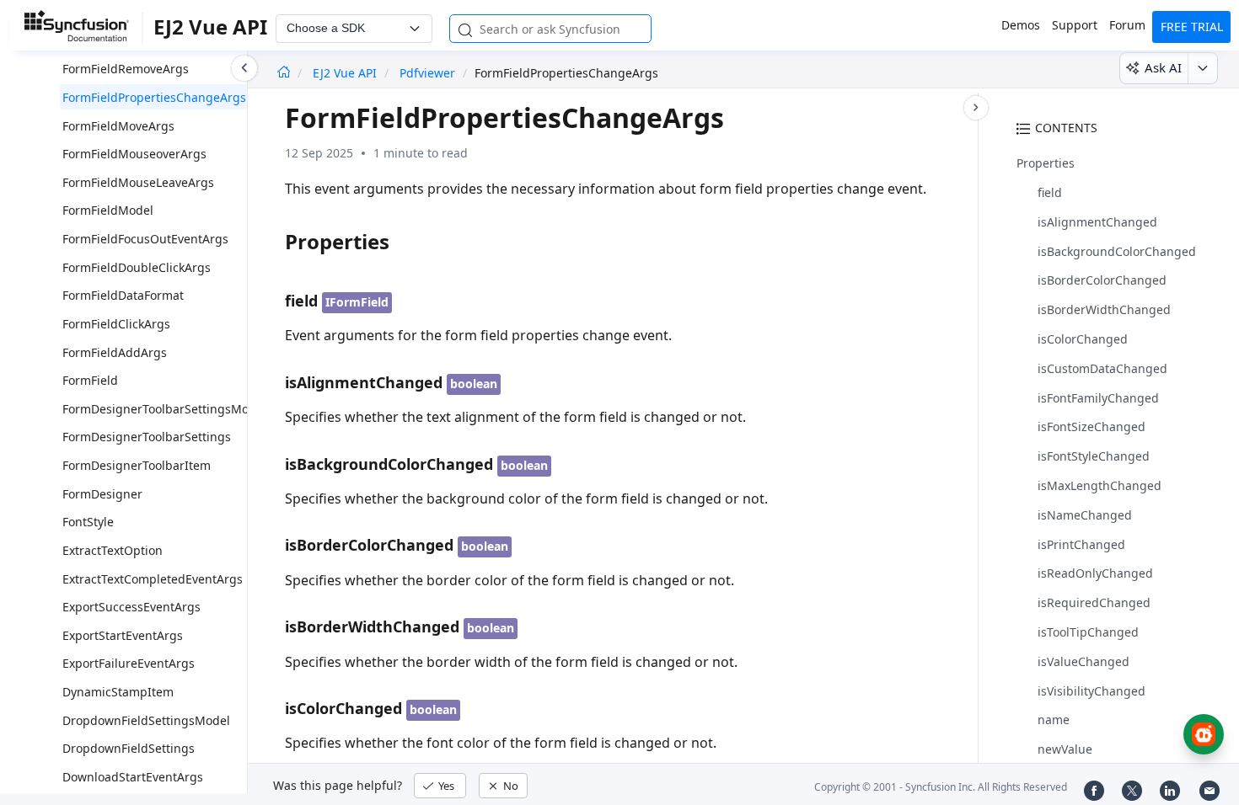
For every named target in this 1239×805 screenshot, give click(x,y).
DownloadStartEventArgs (132, 777)
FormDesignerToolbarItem (136, 465)
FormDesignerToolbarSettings (146, 437)
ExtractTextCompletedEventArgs (152, 579)
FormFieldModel (107, 210)
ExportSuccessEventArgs (131, 607)
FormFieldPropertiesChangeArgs (154, 97)
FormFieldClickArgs (116, 324)
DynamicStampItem (118, 692)
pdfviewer (427, 73)
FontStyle (88, 522)
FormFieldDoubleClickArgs (136, 267)
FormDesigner (102, 494)
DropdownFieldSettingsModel (146, 720)
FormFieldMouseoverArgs (134, 154)
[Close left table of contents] (244, 68)
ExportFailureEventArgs (128, 663)
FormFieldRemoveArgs (125, 69)
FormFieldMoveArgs (118, 126)
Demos (1020, 25)
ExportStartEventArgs (122, 635)
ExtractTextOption (112, 550)
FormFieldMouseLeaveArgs (138, 182)
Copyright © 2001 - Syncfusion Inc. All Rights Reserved (940, 787)
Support (1074, 25)
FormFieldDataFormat (123, 295)
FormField (90, 380)
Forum (1127, 25)
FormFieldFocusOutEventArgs (145, 239)
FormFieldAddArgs (114, 352)
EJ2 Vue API (346, 73)
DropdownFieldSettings (128, 748)
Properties (1045, 163)
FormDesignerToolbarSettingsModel (164, 409)
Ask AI (1163, 67)
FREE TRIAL (1192, 27)
